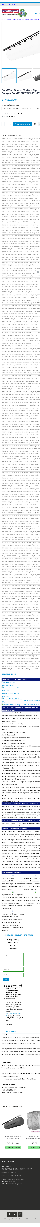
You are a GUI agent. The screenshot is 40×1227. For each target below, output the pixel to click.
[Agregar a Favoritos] (35, 124)
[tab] (9, 674)
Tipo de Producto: (7, 114)
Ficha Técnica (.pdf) (8, 685)
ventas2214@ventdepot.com (14, 1014)
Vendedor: (5, 116)
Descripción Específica (10, 105)
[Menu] (36, 12)
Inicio (2, 19)
